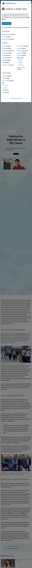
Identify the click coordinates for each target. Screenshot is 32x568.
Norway (19, 48)
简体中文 (5, 85)
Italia (3, 62)
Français (20, 65)
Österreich (19, 50)
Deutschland (5, 50)
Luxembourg (5, 65)
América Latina (6, 34)
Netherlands (20, 46)
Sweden (19, 55)
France (4, 58)
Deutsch (20, 60)
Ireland (4, 60)
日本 (3, 90)
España (4, 53)
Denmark (4, 48)
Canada (4, 36)
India (3, 78)
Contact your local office (16, 98)
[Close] (29, 3)
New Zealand (5, 80)
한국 (3, 92)
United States (5, 39)
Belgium (4, 46)
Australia (4, 76)
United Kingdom (21, 67)
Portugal (19, 53)
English (20, 62)
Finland (4, 55)
